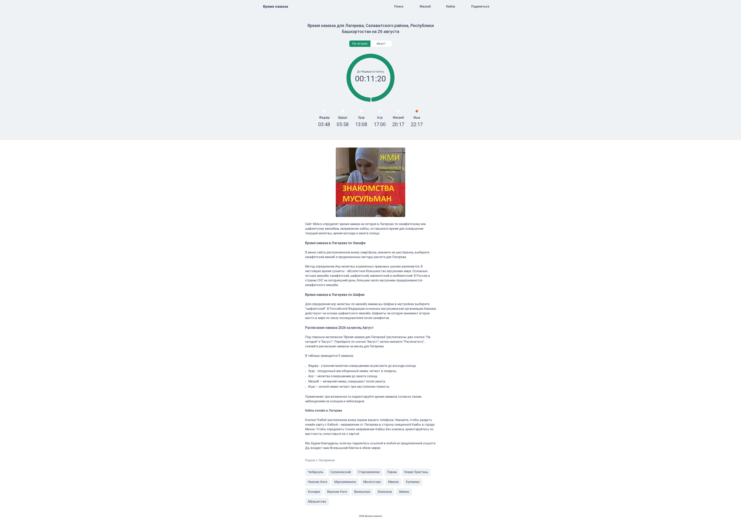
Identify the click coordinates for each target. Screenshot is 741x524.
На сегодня (359, 43)
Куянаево (413, 482)
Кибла (450, 6)
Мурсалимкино (345, 482)
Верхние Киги (337, 492)
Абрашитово (317, 501)
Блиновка (385, 492)
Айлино (404, 492)
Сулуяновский (340, 472)
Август (381, 43)
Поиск (398, 6)
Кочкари (314, 492)
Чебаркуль (315, 472)
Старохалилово (369, 472)
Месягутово (372, 482)
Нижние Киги (317, 482)
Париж (392, 472)
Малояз (393, 482)
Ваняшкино (362, 492)
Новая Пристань (416, 472)
